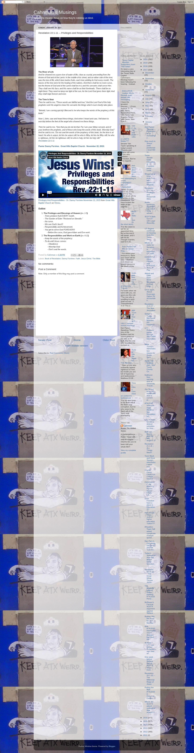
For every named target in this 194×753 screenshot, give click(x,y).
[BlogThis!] (74, 255)
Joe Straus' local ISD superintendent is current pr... (150, 394)
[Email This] (72, 255)
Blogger (112, 746)
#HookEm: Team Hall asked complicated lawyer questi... (150, 532)
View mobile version (76, 345)
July (147, 99)
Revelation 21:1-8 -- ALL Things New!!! (149, 448)
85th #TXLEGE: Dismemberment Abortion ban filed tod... (150, 632)
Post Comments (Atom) (59, 353)
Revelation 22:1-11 (46, 141)
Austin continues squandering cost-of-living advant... (150, 207)
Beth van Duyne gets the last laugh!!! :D (150, 436)
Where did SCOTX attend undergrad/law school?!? (150, 707)
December (149, 73)
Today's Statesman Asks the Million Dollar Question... (150, 559)
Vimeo (57, 203)
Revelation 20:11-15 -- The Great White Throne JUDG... (150, 576)
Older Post (109, 340)
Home (77, 340)
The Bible (96, 259)
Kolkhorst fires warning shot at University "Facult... (150, 380)
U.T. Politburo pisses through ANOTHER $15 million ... (150, 334)
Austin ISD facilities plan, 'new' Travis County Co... (150, 366)
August (148, 95)
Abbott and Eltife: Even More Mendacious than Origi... (150, 279)
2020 (145, 59)
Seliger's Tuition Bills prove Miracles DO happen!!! (150, 319)
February (149, 116)
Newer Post (44, 340)
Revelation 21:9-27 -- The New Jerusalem (150, 307)
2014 (145, 725)
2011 (145, 735)
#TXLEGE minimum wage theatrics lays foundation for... (150, 409)
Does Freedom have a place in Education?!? (150, 504)
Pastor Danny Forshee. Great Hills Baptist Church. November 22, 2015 (71, 146)
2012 (145, 732)
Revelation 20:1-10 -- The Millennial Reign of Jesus (150, 678)
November (149, 78)
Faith (78, 259)
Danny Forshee (68, 259)
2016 (145, 718)
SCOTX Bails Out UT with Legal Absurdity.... (150, 221)
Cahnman (127, 426)
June (147, 102)
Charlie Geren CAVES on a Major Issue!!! (150, 474)
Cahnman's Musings (55, 12)
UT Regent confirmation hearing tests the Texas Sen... (150, 234)
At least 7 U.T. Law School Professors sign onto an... (150, 648)
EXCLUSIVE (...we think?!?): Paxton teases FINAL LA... (150, 488)
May (147, 106)
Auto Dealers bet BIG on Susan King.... (128, 249)
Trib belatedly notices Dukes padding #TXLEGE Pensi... (150, 592)
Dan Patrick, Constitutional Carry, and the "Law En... (150, 545)
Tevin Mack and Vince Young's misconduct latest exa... (150, 461)
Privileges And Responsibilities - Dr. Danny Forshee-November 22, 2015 (69, 200)
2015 (145, 721)
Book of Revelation (53, 259)
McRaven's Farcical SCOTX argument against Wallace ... (150, 607)
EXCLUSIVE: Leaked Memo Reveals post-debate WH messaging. (127, 95)
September (150, 90)
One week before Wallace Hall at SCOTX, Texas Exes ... (149, 663)
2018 (145, 66)
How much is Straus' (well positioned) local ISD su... (150, 146)
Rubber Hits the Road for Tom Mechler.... (150, 620)
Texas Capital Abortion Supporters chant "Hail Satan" (128, 63)
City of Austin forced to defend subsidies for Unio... (150, 424)
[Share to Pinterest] (82, 255)
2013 (145, 728)
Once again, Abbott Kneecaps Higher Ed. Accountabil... (150, 295)
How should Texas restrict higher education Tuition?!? (150, 518)
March (148, 113)
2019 (145, 63)
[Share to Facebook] (79, 255)
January (148, 122)
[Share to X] (77, 255)
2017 (145, 70)
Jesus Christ (86, 259)
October (148, 84)
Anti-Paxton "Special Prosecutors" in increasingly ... (150, 132)
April (147, 109)
